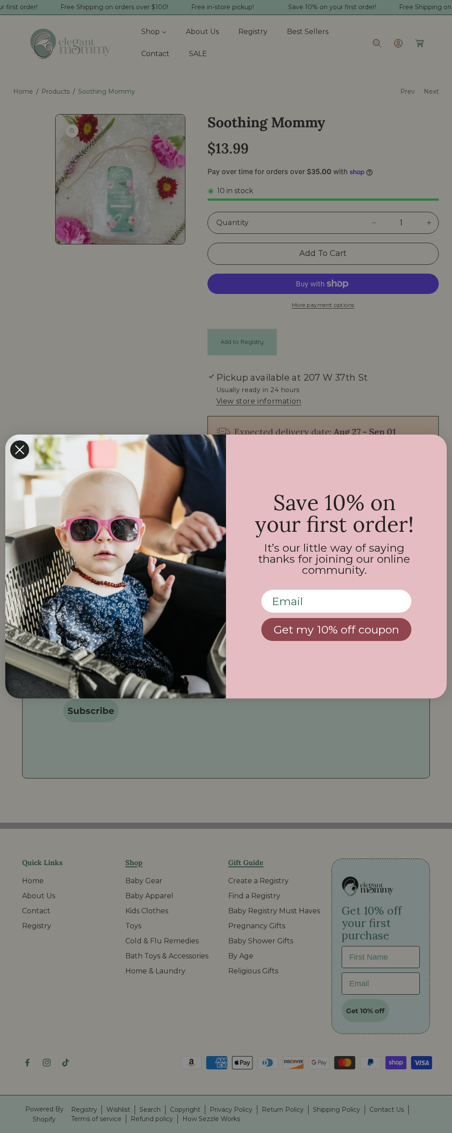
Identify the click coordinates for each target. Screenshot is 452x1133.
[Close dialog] (20, 450)
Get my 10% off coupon (336, 629)
